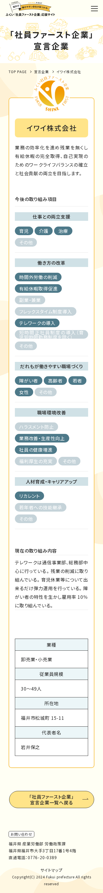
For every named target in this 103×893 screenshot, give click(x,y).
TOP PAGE (18, 71)
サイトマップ (51, 870)
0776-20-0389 (42, 857)
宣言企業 (41, 71)
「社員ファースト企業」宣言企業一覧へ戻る (51, 799)
